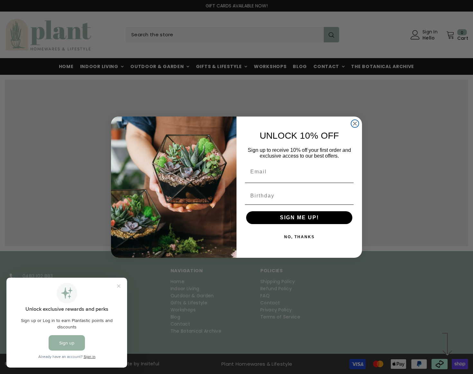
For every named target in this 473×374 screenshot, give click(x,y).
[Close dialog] (355, 123)
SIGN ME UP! (299, 217)
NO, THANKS (299, 237)
